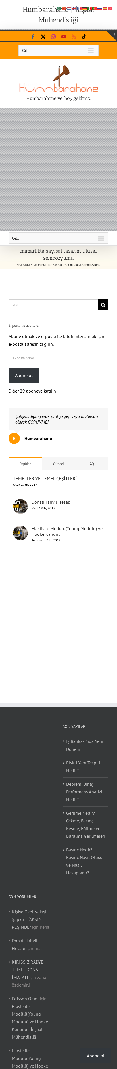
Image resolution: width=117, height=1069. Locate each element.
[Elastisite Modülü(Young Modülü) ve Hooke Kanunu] (20, 529)
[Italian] (89, 8)
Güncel (58, 464)
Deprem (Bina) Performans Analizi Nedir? (84, 791)
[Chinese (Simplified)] (64, 8)
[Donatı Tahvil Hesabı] (20, 503)
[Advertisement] (58, 169)
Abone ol (24, 375)
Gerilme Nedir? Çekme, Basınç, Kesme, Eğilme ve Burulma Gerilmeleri (85, 824)
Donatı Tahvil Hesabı (52, 502)
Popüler (25, 464)
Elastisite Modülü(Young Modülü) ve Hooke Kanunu (67, 531)
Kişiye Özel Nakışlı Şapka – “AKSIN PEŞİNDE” (30, 919)
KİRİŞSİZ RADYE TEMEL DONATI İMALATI (27, 969)
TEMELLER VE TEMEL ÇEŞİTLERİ (45, 478)
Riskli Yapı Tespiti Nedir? (83, 766)
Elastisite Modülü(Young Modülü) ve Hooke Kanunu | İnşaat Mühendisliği (30, 1021)
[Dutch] (69, 8)
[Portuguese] (94, 8)
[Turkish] (110, 8)
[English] (74, 8)
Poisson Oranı (25, 998)
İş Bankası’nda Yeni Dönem (84, 745)
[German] (84, 8)
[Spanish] (105, 8)
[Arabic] (59, 8)
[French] (79, 8)
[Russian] (100, 8)
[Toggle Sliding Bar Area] (112, 36)
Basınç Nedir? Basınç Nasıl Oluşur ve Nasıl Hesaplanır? (85, 861)
